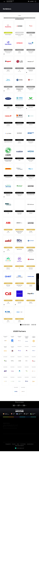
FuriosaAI (8, 124)
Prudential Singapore (8, 34)
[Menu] (35, 1)
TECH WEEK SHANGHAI (31, 425)
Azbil (8, 249)
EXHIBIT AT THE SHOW (22, 425)
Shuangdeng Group (19, 194)
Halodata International (8, 51)
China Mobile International (19, 107)
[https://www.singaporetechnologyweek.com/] (19, 411)
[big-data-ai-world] (24, 414)
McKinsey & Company (19, 177)
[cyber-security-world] (17, 414)
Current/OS (19, 302)
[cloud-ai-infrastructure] (3, 414)
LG (19, 70)
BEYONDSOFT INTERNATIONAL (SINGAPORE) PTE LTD (31, 250)
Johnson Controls (30, 51)
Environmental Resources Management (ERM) (8, 160)
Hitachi (19, 51)
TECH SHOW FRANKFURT (31, 426)
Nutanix (19, 141)
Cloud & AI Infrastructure (7, 414)
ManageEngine (31, 70)
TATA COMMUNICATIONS (30, 194)
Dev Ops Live (14, 414)
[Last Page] (35, 324)
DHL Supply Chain (8, 177)
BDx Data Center (19, 249)
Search (20, 15)
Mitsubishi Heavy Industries (19, 34)
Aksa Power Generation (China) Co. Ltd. (19, 232)
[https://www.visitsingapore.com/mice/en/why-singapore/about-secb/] (19, 441)
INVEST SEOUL (8, 194)
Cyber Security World (20, 414)
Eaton (8, 320)
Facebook (28, 1)
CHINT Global (8, 285)
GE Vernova (30, 124)
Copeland (30, 285)
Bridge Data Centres (19, 124)
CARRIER (8, 107)
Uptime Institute (30, 160)
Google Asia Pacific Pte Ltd (8, 141)
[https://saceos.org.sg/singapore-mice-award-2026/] (6, 440)
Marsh (19, 160)
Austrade (30, 231)
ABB (8, 231)
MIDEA (8, 88)
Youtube (32, 1)
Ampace (31, 34)
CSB (8, 302)
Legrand (8, 70)
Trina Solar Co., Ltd (31, 177)
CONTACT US (21, 422)
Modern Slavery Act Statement (19, 445)
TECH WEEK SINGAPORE (31, 423)
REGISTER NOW (21, 424)
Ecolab (19, 320)
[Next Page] (33, 324)
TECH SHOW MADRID (31, 429)
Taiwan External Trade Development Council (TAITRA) (19, 89)
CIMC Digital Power (19, 285)
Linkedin (30, 1)
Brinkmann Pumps (30, 141)
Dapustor (30, 302)
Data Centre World (33, 414)
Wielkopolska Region (31, 88)
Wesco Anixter (31, 107)
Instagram (33, 1)
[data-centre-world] (31, 414)
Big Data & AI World (27, 414)
